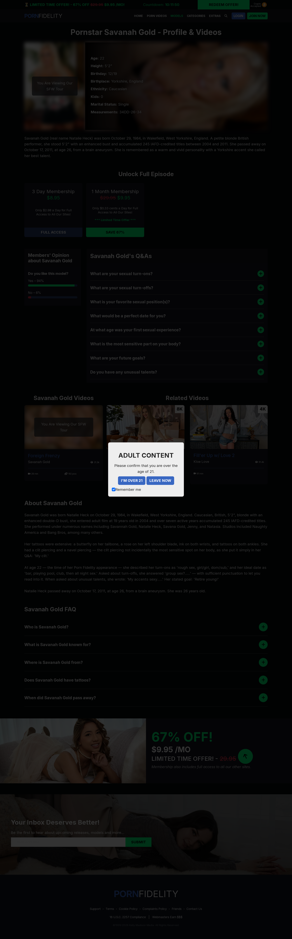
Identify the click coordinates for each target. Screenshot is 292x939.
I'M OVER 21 (132, 480)
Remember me (128, 489)
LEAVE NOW (160, 480)
